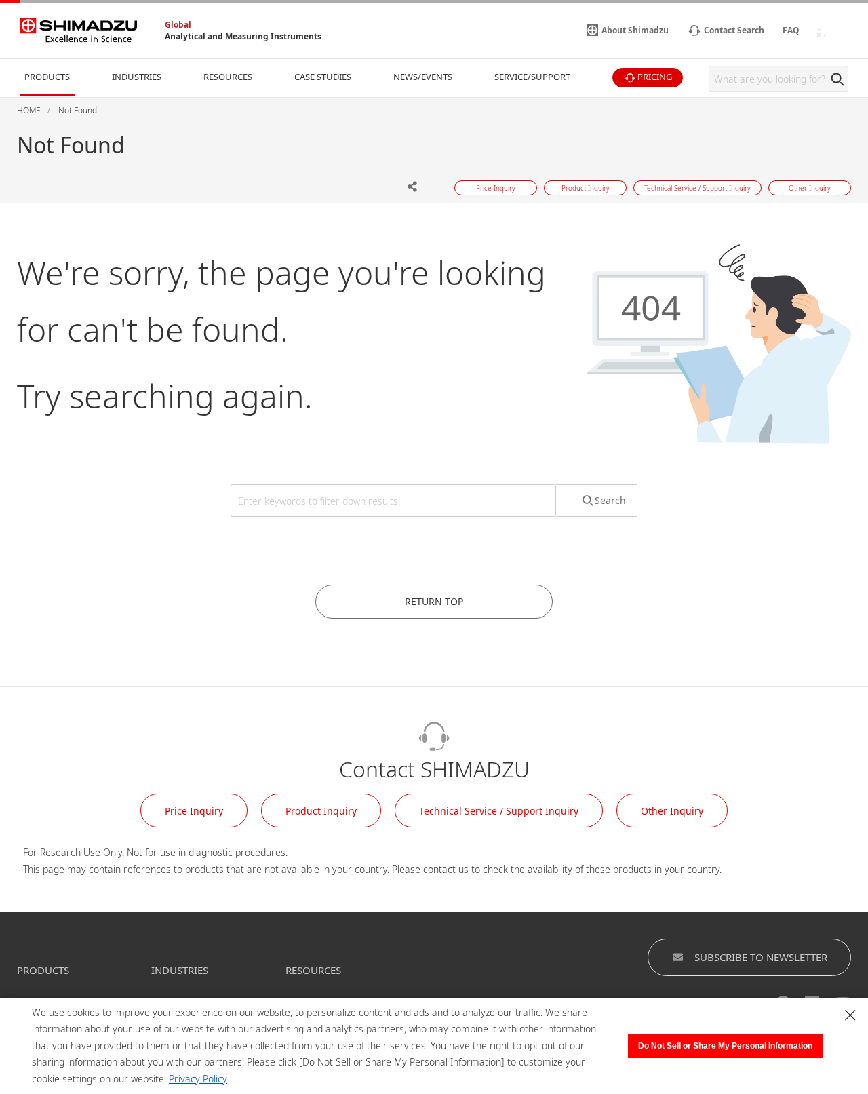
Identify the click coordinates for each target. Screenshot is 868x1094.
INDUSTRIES (179, 970)
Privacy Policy (198, 1078)
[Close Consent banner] (850, 1015)
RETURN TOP (434, 601)
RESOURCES (313, 970)
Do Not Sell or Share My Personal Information (725, 1046)
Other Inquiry (672, 810)
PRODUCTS (43, 970)
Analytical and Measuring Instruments (243, 36)
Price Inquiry (194, 810)
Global (178, 25)
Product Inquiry (321, 810)
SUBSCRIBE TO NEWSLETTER (760, 957)
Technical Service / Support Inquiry (498, 810)
